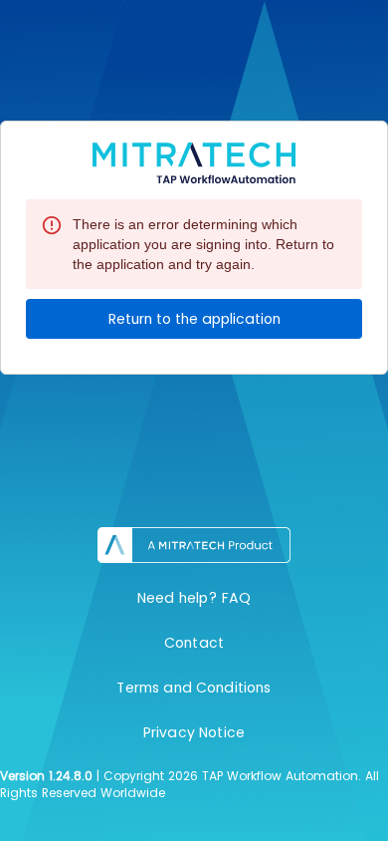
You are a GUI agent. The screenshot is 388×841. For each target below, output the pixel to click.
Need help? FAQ (194, 598)
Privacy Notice (194, 732)
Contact (194, 643)
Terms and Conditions (193, 688)
